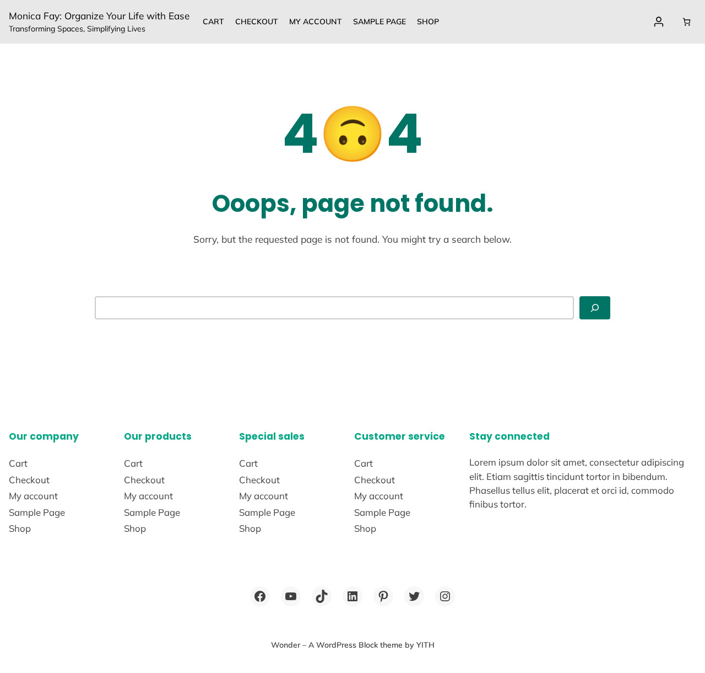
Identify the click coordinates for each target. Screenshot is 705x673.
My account (315, 21)
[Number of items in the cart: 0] (686, 21)
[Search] (594, 307)
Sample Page (379, 21)
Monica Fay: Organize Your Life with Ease (99, 16)
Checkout (256, 21)
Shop (428, 21)
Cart (213, 21)
